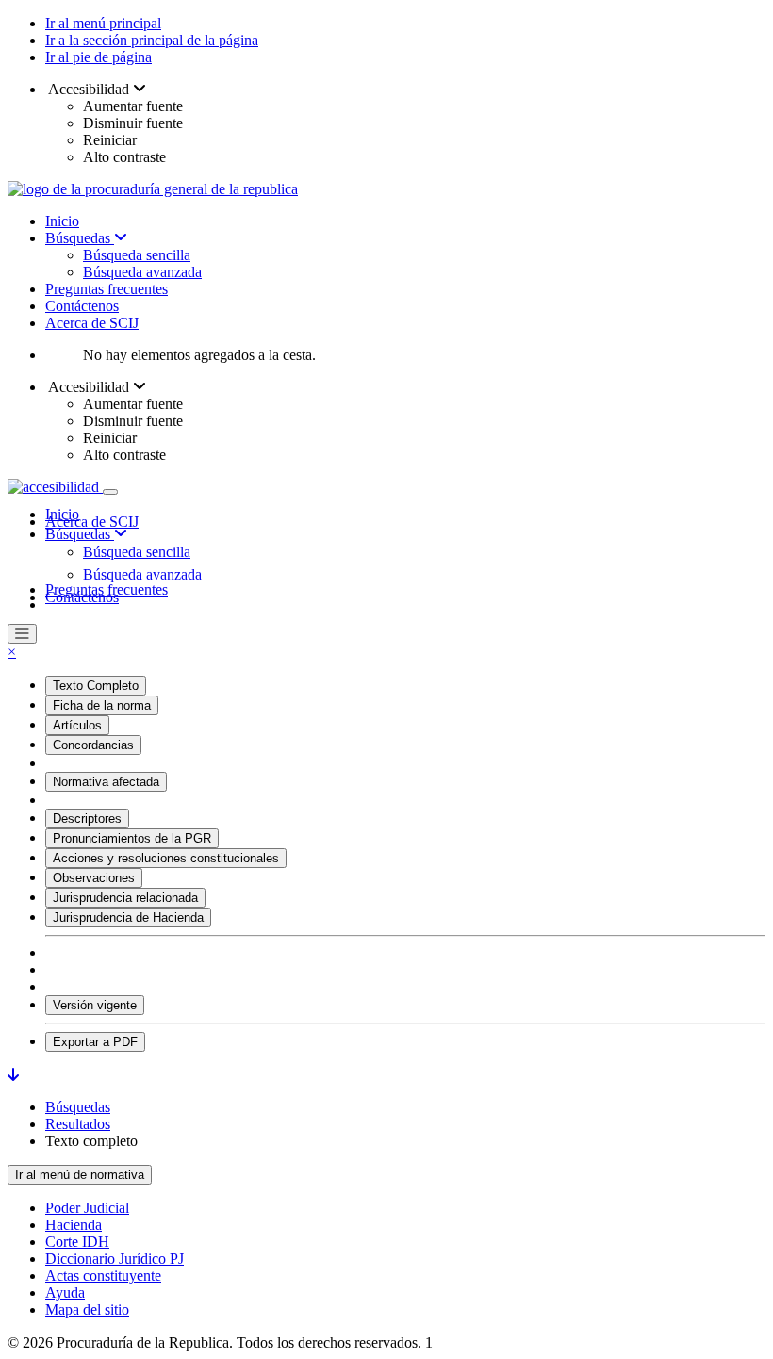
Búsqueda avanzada (142, 272)
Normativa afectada (106, 782)
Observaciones (94, 878)
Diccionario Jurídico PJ (114, 1259)
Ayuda (65, 1293)
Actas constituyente (103, 1276)
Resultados (77, 1124)
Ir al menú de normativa (79, 1175)
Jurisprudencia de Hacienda (128, 917)
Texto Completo (96, 686)
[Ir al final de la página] (13, 1075)
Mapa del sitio (87, 1310)
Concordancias (93, 745)
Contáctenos (82, 306)
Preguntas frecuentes (106, 289)
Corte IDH (77, 1242)
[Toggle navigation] (110, 492)
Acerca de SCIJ (92, 323)
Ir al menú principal (103, 23)
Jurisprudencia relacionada (125, 898)
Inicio (62, 221)
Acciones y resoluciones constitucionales (166, 858)
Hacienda (73, 1225)
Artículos (77, 725)
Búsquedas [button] (79, 534)
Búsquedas (79, 238)
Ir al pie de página (98, 57)
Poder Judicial (87, 1208)
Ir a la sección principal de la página (151, 40)
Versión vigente (95, 1005)
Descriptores (87, 818)
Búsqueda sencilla (136, 255)
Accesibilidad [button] (89, 89)
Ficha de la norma (102, 705)
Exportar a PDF (95, 1042)
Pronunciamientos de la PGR (132, 838)
